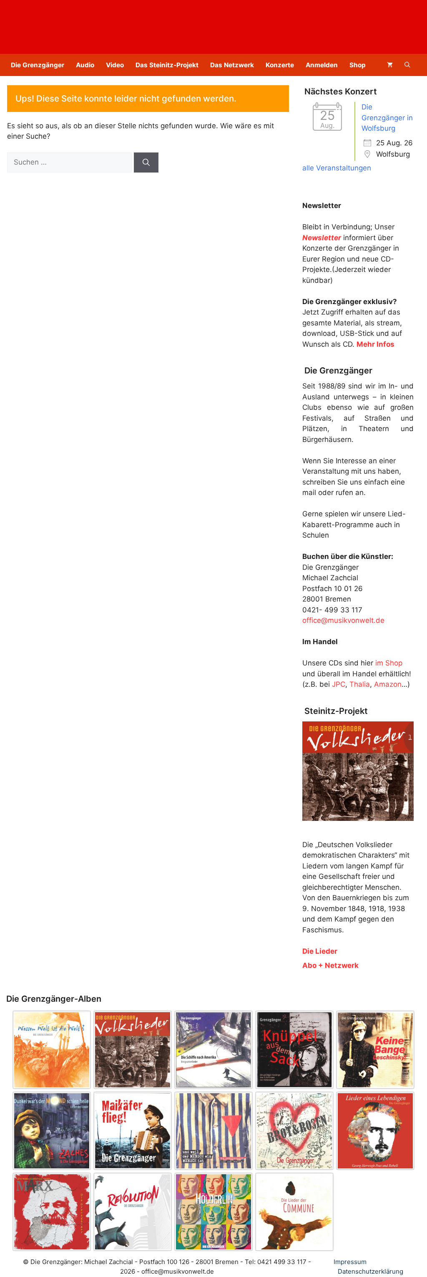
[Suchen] (146, 162)
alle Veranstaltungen (336, 168)
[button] (407, 65)
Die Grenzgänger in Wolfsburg (387, 117)
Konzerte (280, 65)
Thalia (359, 684)
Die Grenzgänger (37, 65)
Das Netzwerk (232, 65)
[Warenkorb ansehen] (390, 65)
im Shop (388, 663)
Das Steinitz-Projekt (167, 65)
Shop (357, 65)
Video (115, 65)
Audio (85, 65)
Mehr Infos (375, 344)
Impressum (350, 1262)
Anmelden (322, 65)
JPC (338, 684)
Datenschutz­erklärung (370, 1271)
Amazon (388, 684)
